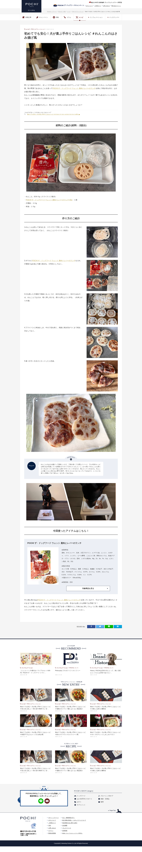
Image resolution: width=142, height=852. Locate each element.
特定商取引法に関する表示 (69, 823)
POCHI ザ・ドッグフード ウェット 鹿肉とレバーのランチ (74, 88)
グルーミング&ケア (107, 796)
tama (72, 833)
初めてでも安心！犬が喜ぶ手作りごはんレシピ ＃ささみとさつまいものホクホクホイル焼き (52, 114)
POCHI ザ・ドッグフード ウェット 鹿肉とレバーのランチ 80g (49, 200)
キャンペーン (43, 17)
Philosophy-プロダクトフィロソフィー (67, 670)
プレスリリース (66, 828)
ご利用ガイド (97, 5)
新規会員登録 (52, 833)
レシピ (68, 11)
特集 (57, 17)
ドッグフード (81, 796)
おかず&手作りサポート (84, 799)
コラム (69, 17)
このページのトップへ (115, 811)
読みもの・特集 (62, 11)
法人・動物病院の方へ (68, 817)
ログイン (50, 830)
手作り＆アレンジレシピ (77, 11)
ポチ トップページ (53, 817)
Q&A (49, 825)
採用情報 (64, 830)
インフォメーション (96, 17)
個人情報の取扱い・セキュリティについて (74, 820)
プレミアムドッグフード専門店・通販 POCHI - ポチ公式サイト (31, 6)
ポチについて (89, 5)
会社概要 (64, 825)
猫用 (102, 802)
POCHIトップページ (52, 11)
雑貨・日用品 (105, 799)
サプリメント (81, 805)
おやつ (79, 802)
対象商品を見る (88, 588)
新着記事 (28, 17)
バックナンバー (114, 17)
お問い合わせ (106, 5)
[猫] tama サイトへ (116, 5)
